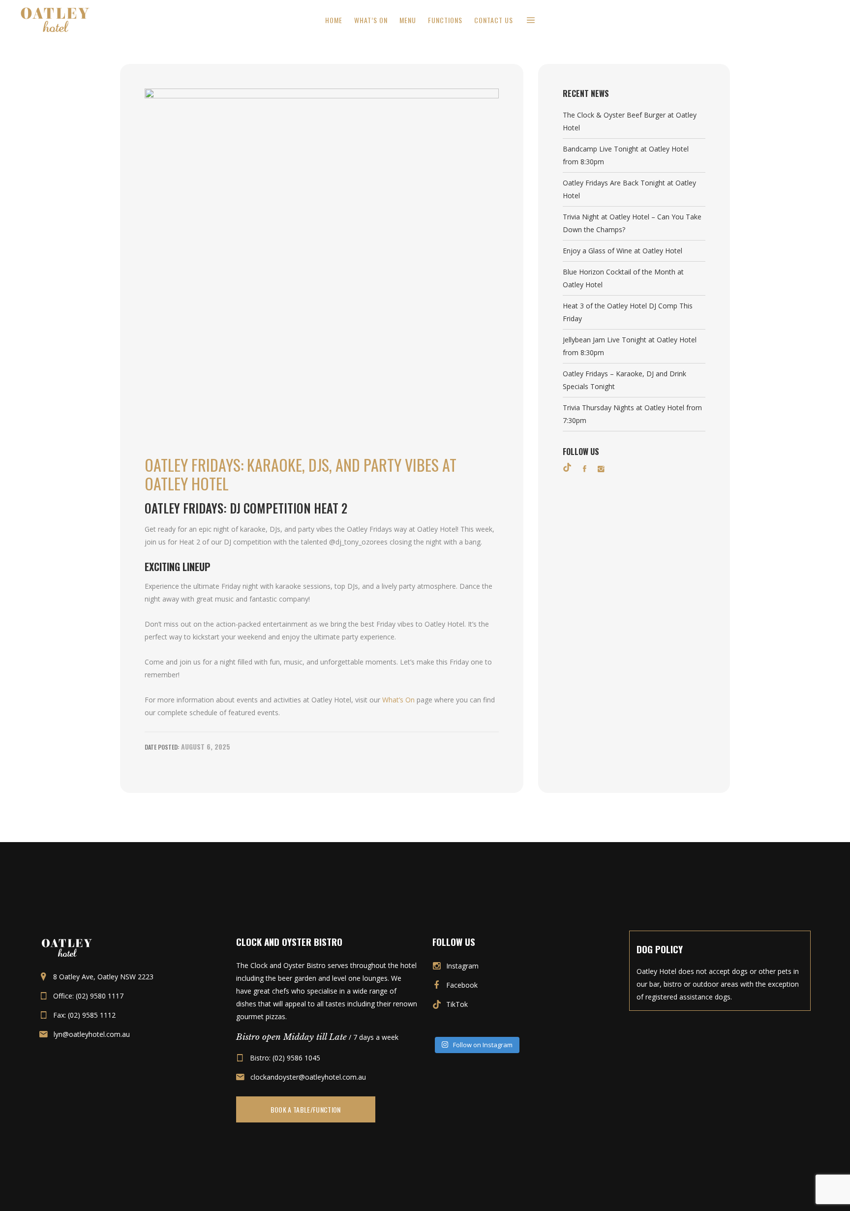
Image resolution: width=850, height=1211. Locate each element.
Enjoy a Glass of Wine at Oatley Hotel (622, 250)
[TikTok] (567, 467)
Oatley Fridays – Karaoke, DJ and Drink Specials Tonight (624, 380)
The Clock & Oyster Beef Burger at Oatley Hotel (630, 121)
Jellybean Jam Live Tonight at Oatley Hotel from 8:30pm (630, 346)
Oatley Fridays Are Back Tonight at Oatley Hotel (629, 189)
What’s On (398, 699)
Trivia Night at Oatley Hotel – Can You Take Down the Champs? (632, 223)
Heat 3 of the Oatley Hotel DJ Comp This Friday (628, 312)
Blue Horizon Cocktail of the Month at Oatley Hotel (623, 278)
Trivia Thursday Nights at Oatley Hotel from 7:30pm (632, 414)
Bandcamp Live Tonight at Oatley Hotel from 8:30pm (626, 155)
